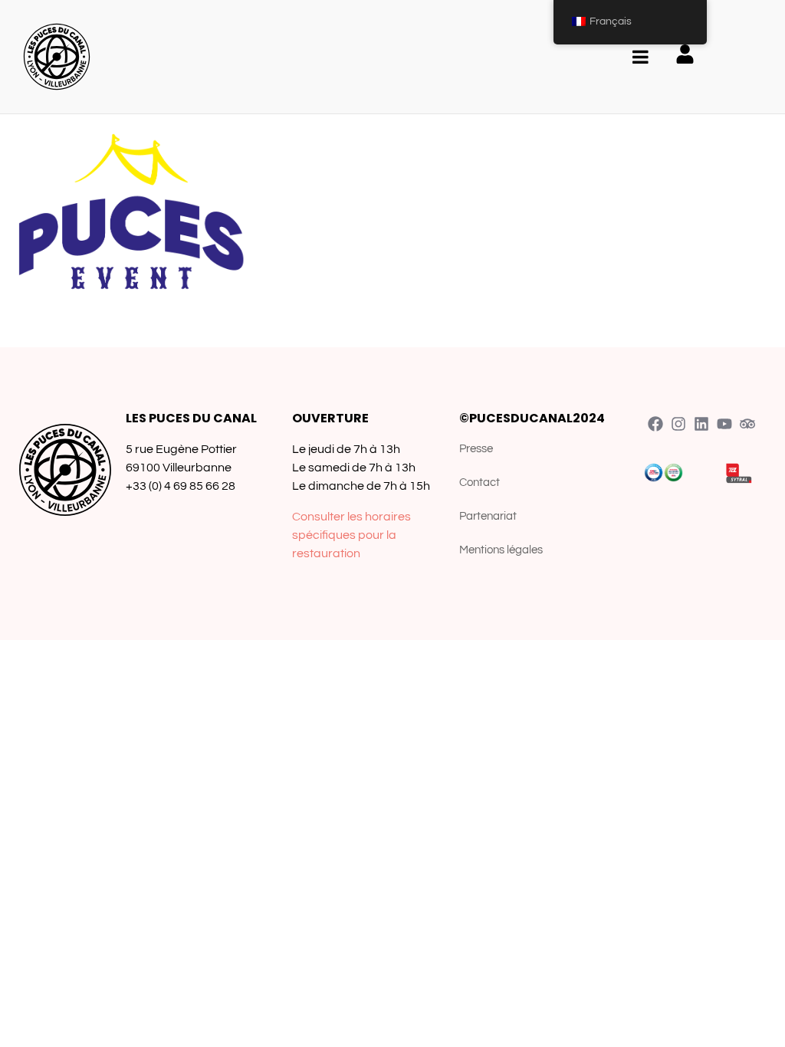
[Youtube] (724, 423)
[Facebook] (655, 423)
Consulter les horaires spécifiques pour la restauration (351, 535)
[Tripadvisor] (747, 423)
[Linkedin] (701, 423)
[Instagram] (678, 423)
